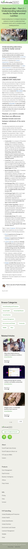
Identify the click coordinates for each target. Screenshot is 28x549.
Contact (4, 502)
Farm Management (7, 470)
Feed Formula (5, 473)
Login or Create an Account (10, 431)
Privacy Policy (11, 546)
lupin (12, 241)
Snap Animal (5, 483)
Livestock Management (8, 531)
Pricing (4, 495)
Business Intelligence (7, 477)
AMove (4, 480)
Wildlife (4, 534)
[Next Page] (20, 421)
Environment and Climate (8, 527)
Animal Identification (7, 521)
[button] (26, 2)
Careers (4, 458)
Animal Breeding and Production (10, 514)
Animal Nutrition (6, 524)
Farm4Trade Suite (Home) (9, 448)
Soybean (7, 241)
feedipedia (12, 228)
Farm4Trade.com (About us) (9, 451)
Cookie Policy (17, 546)
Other (3, 537)
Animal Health (6, 517)
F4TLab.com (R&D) (7, 455)
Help (3, 499)
